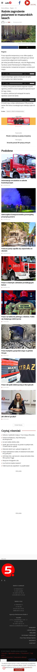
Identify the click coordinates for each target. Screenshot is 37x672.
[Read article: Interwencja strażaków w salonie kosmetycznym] (18, 166)
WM (9, 22)
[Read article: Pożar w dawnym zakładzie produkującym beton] (18, 268)
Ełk (16, 8)
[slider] (32, 73)
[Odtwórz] (4, 74)
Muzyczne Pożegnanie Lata (11, 460)
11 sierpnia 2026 (6, 219)
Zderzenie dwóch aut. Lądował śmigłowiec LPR (16, 449)
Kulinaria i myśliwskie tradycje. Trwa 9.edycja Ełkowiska (19, 435)
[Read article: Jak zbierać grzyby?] (18, 402)
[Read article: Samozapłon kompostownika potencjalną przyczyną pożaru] (18, 200)
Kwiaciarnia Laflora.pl (20, 657)
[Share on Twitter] (27, 47)
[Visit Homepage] (8, 2)
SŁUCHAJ (33, 4)
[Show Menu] (2, 2)
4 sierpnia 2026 (6, 287)
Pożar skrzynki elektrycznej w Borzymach (17, 385)
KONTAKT (32, 643)
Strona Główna (5, 8)
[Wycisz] (28, 74)
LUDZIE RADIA (31, 630)
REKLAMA (33, 633)
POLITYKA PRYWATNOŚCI (28, 638)
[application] (18, 74)
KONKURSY (32, 627)
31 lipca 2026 (5, 321)
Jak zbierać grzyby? (8, 416)
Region (12, 8)
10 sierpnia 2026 (6, 253)
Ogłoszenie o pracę (13, 653)
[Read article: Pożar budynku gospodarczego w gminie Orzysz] (18, 336)
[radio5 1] (18, 121)
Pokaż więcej (18, 425)
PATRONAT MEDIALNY (29, 635)
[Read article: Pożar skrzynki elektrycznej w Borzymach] (18, 370)
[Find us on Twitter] (4, 580)
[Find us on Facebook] (1, 580)
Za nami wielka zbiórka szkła (11, 442)
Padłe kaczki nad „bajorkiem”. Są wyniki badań (16, 466)
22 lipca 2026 (5, 419)
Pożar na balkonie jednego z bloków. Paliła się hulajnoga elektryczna (17, 318)
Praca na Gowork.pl (7, 657)
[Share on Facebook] (9, 47)
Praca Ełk (4, 653)
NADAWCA (32, 640)
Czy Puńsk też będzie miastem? (12, 463)
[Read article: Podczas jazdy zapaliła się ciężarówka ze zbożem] (18, 234)
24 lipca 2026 (5, 355)
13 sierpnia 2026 (6, 185)
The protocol (24, 653)
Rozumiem (18, 670)
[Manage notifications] (4, 668)
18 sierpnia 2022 (17, 22)
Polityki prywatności (26, 667)
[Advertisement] (18, 490)
